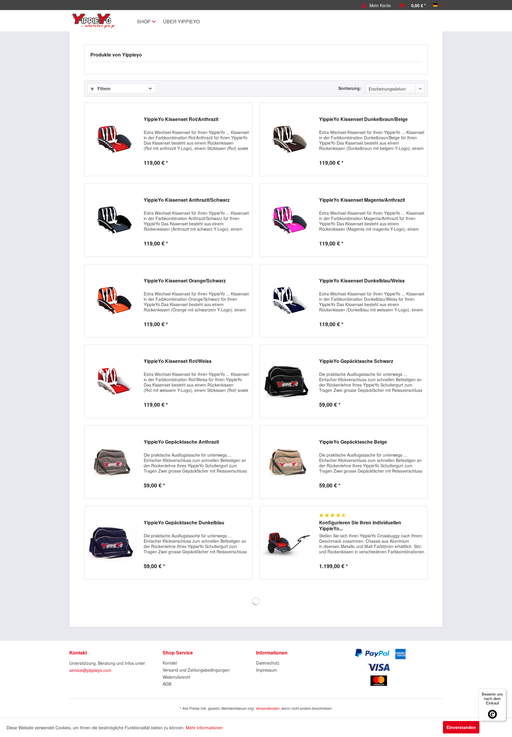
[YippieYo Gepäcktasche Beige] (288, 462)
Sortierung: (349, 88)
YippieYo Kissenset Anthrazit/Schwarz (187, 200)
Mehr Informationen (204, 727)
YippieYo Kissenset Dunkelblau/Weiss (362, 281)
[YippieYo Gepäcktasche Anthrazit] (112, 462)
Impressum (266, 670)
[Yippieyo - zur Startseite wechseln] (95, 21)
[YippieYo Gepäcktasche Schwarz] (288, 381)
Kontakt (170, 663)
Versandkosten (268, 708)
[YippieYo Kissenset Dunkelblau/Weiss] (288, 301)
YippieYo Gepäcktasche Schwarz (356, 361)
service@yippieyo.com (90, 670)
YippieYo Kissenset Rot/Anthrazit (181, 119)
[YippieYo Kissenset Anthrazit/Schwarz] (112, 220)
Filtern (103, 88)
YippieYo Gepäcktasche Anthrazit (181, 442)
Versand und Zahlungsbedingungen (196, 670)
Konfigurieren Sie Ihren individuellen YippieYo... (360, 525)
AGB (167, 684)
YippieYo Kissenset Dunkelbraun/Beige (363, 119)
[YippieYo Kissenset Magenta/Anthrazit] (288, 220)
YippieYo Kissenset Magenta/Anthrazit (362, 200)
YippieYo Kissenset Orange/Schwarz (185, 281)
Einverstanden (461, 727)
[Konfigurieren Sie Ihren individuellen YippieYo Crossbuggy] (288, 542)
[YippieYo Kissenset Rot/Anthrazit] (112, 139)
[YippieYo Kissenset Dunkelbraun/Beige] (288, 139)
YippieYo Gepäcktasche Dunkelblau (184, 523)
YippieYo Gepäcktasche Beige (353, 442)
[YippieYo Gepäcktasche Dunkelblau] (112, 542)
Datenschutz (267, 663)
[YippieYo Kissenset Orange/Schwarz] (112, 301)
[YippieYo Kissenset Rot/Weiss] (112, 381)
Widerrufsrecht (176, 677)
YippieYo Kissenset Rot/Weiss (178, 361)
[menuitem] (376, 5)
